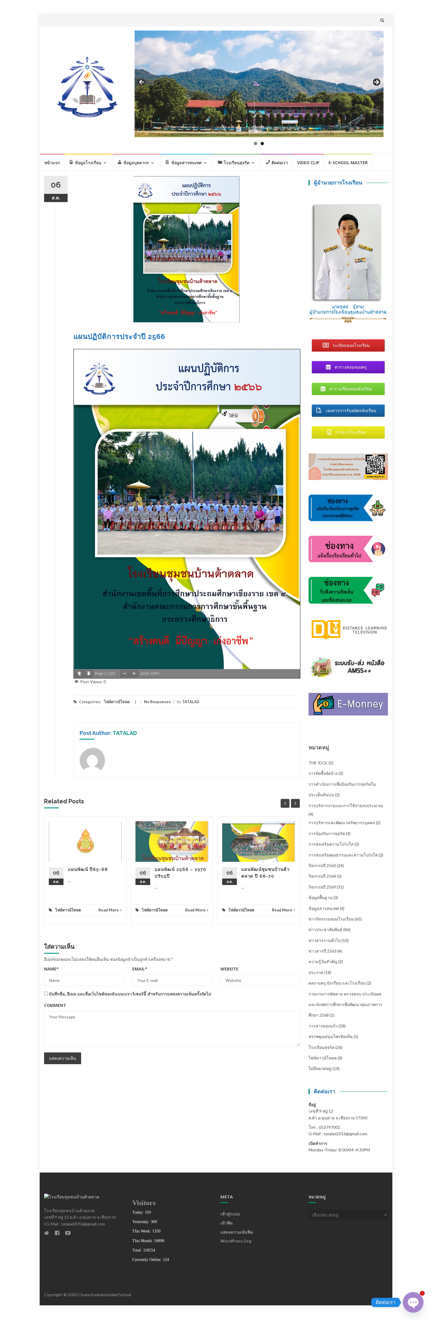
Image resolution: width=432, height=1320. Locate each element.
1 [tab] (255, 143)
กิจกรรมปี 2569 (322, 886)
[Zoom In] (134, 673)
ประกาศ (316, 972)
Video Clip (308, 162)
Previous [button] (142, 82)
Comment (55, 1005)
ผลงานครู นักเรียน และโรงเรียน (337, 982)
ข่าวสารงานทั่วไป (325, 940)
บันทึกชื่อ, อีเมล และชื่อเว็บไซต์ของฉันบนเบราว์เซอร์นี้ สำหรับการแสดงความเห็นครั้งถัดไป (130, 994)
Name (51, 969)
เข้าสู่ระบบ (230, 1213)
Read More (108, 910)
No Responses (157, 701)
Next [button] (376, 82)
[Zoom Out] (124, 673)
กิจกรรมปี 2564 (322, 876)
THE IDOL (318, 762)
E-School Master (348, 162)
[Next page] (88, 673)
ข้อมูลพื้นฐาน (320, 897)
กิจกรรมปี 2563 (322, 865)
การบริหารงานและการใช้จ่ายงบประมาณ (346, 805)
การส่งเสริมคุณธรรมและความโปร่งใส (343, 854)
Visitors (143, 1203)
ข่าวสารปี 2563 (322, 950)
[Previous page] (79, 673)
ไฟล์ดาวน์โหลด (117, 701)
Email (139, 969)
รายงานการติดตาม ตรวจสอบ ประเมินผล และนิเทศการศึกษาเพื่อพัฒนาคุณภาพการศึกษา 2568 (345, 1004)
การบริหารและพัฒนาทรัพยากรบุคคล (342, 822)
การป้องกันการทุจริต (327, 833)
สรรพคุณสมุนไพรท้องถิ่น (331, 1036)
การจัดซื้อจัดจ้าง (323, 773)
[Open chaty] (413, 1302)
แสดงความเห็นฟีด (236, 1232)
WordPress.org (235, 1240)
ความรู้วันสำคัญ (323, 961)
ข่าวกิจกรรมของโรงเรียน (331, 918)
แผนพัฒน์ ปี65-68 (88, 869)
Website (229, 969)
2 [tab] (262, 143)
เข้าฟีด (226, 1222)
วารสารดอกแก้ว (323, 1025)
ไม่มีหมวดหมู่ (320, 1068)
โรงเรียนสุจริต (321, 1047)
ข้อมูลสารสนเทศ (324, 908)
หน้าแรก (52, 162)
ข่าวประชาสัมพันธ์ (325, 929)
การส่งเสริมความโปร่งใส (331, 844)
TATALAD (191, 701)
